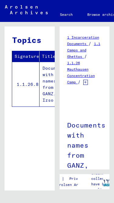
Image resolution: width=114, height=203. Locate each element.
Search (66, 14)
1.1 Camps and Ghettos (83, 50)
